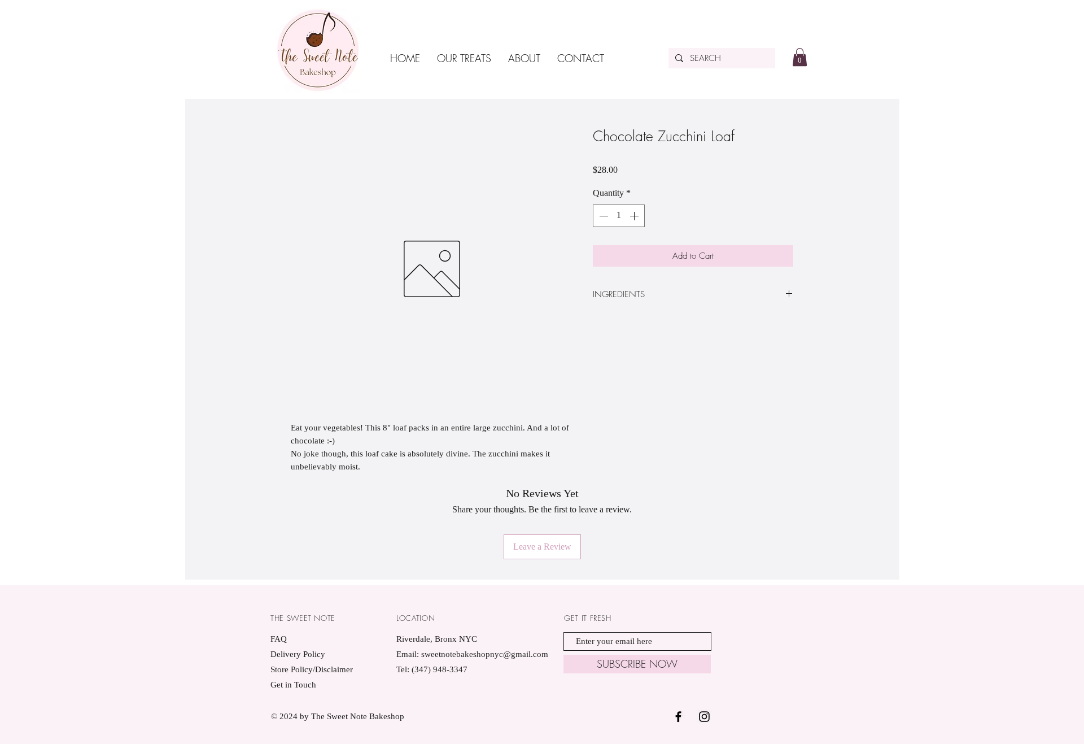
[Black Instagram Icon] (704, 717)
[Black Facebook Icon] (678, 717)
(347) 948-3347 (439, 669)
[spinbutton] (618, 216)
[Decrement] (602, 216)
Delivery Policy (297, 654)
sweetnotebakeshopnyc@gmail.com (484, 654)
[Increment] (635, 216)
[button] (799, 57)
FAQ (278, 638)
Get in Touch (293, 684)
